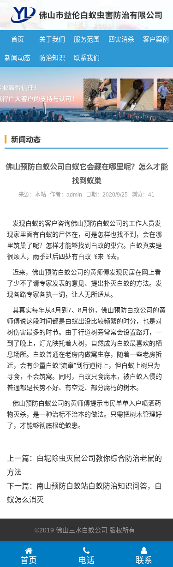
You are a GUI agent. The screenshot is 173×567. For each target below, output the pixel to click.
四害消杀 (121, 39)
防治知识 (52, 57)
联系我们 (87, 57)
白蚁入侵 (142, 376)
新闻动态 (17, 57)
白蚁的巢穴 (107, 245)
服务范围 (87, 39)
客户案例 (156, 39)
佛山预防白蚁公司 (96, 223)
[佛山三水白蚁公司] (86, 26)
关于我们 (52, 39)
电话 (86, 560)
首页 (17, 39)
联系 (144, 560)
